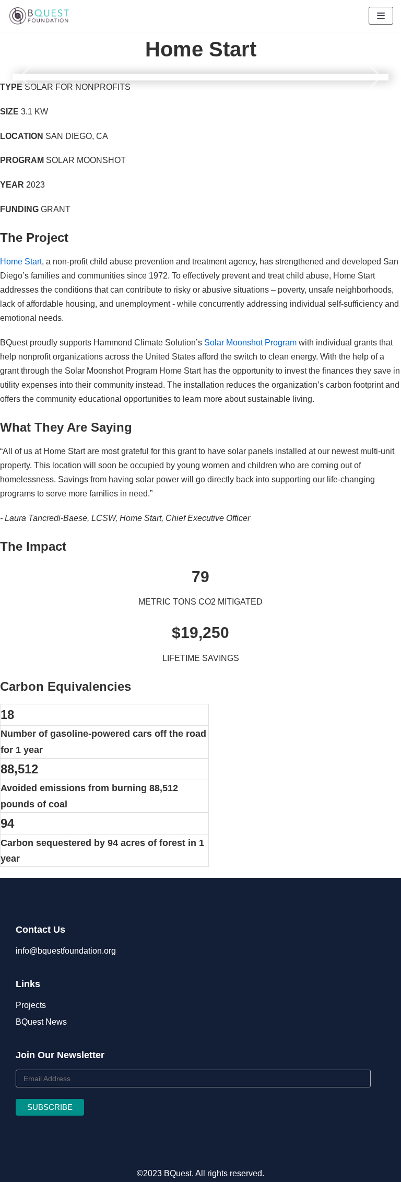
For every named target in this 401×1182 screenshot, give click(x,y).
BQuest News (41, 1021)
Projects (31, 1005)
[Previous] (29, 77)
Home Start (21, 261)
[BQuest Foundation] (39, 16)
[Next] (372, 77)
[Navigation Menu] (381, 16)
